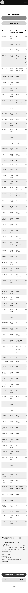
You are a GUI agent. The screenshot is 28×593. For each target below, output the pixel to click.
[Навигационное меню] (25, 2)
